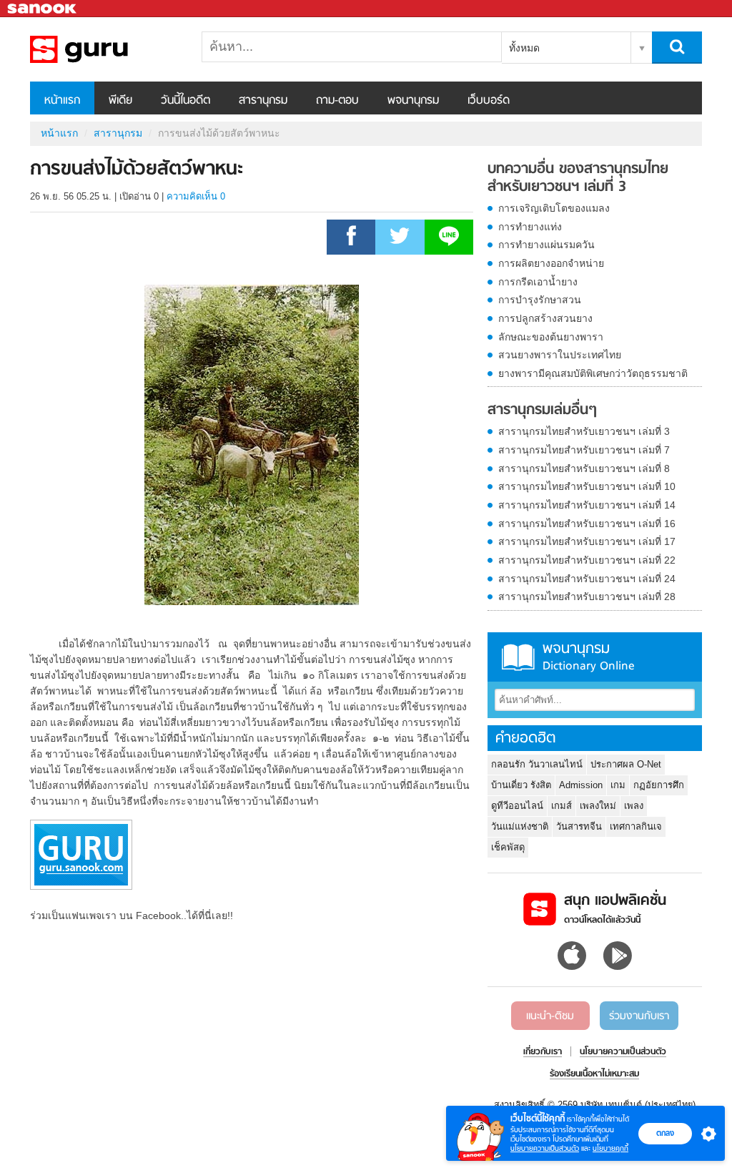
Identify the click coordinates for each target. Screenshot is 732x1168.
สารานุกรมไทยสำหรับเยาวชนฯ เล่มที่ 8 (584, 468)
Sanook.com (43, 9)
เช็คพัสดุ (508, 847)
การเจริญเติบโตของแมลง (554, 208)
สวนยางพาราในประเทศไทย (559, 354)
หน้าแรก (62, 101)
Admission (581, 785)
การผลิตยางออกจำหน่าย (551, 263)
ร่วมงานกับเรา (639, 1016)
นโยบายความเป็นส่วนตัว (544, 1148)
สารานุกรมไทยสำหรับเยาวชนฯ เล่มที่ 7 (584, 450)
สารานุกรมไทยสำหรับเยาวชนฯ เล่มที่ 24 (587, 578)
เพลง (633, 805)
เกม (617, 785)
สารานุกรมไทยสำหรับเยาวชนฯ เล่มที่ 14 (587, 505)
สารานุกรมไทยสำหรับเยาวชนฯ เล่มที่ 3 (584, 431)
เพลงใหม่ (598, 805)
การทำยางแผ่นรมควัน (546, 244)
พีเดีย (120, 101)
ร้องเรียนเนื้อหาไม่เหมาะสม (594, 1074)
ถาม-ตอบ (337, 101)
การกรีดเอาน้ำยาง (538, 282)
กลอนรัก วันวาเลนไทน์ (537, 764)
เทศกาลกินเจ (636, 826)
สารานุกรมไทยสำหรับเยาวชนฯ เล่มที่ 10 (587, 486)
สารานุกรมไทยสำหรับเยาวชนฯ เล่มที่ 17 (587, 541)
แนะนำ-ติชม (550, 1016)
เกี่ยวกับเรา (542, 1052)
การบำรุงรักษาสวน (539, 299)
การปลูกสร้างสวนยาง (545, 318)
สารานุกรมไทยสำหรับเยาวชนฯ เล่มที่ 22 (587, 560)
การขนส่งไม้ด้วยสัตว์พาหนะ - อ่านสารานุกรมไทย (105, 49)
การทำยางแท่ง (530, 226)
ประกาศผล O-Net (625, 764)
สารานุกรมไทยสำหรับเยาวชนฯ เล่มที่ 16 (587, 523)
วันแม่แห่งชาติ (519, 826)
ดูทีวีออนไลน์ (517, 805)
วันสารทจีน (579, 826)
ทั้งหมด (524, 48)
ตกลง (665, 1133)
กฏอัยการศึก (658, 785)
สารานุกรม (263, 101)
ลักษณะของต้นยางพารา (550, 337)
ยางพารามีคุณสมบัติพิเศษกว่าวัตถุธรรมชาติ (593, 373)
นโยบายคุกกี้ (610, 1148)
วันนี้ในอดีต (185, 101)
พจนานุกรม (413, 101)
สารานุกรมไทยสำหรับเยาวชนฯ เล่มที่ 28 (587, 596)
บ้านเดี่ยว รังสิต (521, 785)
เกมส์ (561, 805)
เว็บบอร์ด (489, 101)
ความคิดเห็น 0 (196, 196)
